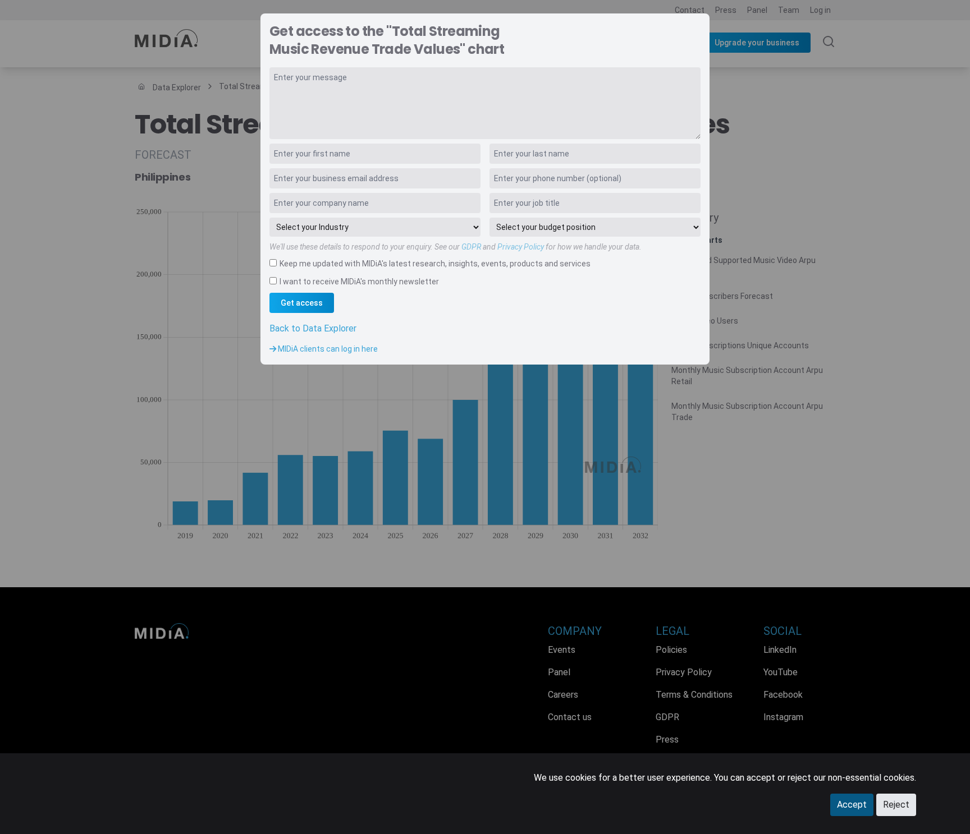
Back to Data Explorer (312, 328)
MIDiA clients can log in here (327, 348)
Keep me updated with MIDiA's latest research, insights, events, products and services (435, 263)
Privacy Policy (520, 246)
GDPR (471, 246)
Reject (896, 804)
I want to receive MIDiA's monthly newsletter (359, 281)
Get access (302, 302)
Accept (852, 804)
